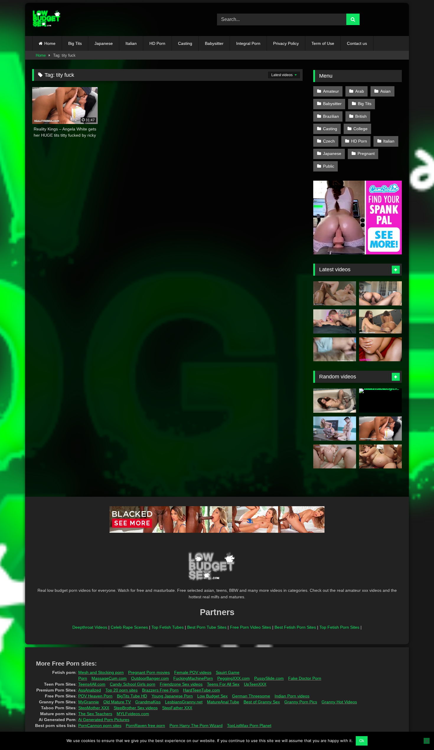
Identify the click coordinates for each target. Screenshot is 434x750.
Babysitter (214, 43)
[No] (427, 741)
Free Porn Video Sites (250, 627)
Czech (329, 141)
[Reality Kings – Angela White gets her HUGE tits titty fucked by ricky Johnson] (380, 428)
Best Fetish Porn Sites (295, 627)
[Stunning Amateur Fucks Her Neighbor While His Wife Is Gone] (380, 349)
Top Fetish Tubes (167, 627)
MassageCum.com (109, 678)
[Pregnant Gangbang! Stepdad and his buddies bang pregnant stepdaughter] (380, 457)
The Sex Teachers (95, 713)
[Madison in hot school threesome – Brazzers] (380, 321)
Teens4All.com (91, 684)
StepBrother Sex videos (136, 707)
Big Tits (75, 43)
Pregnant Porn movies (149, 672)
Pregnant (366, 153)
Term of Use (322, 43)
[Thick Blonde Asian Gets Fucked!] (380, 293)
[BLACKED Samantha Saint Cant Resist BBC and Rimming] (380, 400)
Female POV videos (192, 672)
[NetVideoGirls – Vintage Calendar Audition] (334, 349)
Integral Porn (248, 43)
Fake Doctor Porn (304, 678)
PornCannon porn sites (99, 725)
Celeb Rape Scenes (129, 627)
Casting (185, 43)
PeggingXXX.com (233, 678)
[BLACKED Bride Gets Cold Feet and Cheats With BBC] (334, 293)
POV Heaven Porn (95, 696)
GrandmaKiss (148, 702)
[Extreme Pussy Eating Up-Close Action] (334, 321)
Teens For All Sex (223, 684)
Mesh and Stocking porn (101, 672)
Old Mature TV (117, 702)
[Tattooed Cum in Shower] (334, 400)
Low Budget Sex (212, 696)
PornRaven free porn (145, 725)
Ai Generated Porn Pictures (103, 719)
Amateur (331, 91)
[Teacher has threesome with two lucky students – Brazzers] (334, 428)
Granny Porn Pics (300, 702)
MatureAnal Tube (223, 702)
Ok (361, 740)
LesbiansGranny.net (184, 702)
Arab (359, 91)
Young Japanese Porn (172, 696)
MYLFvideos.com (133, 713)
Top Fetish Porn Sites (339, 627)
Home (50, 43)
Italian (131, 43)
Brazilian (331, 116)
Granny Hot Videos (339, 702)
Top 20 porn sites (121, 690)
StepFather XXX (177, 707)
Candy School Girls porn (132, 684)
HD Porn (157, 43)
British (361, 116)
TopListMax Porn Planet (249, 725)
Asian (385, 91)
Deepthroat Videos (89, 627)
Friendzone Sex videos (181, 684)
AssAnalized (89, 690)
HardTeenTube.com (201, 690)
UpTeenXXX (255, 684)
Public (328, 166)
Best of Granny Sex (262, 702)
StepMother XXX (93, 707)
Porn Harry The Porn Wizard (196, 725)
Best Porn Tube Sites (206, 627)
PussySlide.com (269, 678)
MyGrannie (88, 702)
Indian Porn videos (292, 696)
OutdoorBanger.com (150, 678)
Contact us (357, 43)
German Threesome (251, 696)
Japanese (103, 43)
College (360, 128)
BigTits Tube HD (132, 696)
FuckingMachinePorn (193, 678)
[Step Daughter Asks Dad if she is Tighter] (334, 457)
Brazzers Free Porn (160, 690)
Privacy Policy (286, 43)
